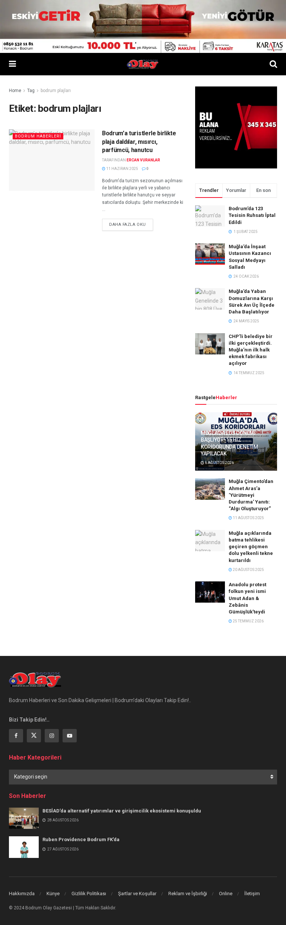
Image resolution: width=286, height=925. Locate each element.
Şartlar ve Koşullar (137, 893)
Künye (53, 893)
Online (225, 893)
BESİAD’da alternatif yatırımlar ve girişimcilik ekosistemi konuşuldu (121, 811)
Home (15, 90)
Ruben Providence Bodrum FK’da (81, 839)
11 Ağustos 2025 (248, 518)
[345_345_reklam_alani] (236, 127)
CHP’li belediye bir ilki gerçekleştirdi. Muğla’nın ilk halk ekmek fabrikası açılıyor (251, 350)
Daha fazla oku (131, 224)
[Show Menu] (12, 64)
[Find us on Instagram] (52, 735)
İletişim (252, 893)
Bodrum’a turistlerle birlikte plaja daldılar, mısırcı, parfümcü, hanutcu (139, 142)
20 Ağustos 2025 (248, 570)
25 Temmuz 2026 (248, 621)
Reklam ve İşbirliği (187, 893)
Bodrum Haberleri (38, 136)
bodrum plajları (56, 90)
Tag (31, 90)
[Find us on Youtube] (70, 735)
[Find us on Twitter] (34, 735)
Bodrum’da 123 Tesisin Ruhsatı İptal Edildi (252, 215)
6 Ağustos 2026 (219, 463)
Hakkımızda (22, 893)
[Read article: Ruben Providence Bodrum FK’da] (24, 847)
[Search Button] (273, 64)
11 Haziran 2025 (121, 169)
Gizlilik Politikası (89, 893)
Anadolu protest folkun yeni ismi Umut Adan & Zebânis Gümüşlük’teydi (247, 598)
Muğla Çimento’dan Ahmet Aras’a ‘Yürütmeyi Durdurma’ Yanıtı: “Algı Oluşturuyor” (251, 495)
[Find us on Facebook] (16, 735)
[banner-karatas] (143, 26)
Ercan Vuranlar (143, 160)
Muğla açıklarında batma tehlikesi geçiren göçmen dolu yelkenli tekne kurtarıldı (251, 546)
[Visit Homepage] (143, 64)
